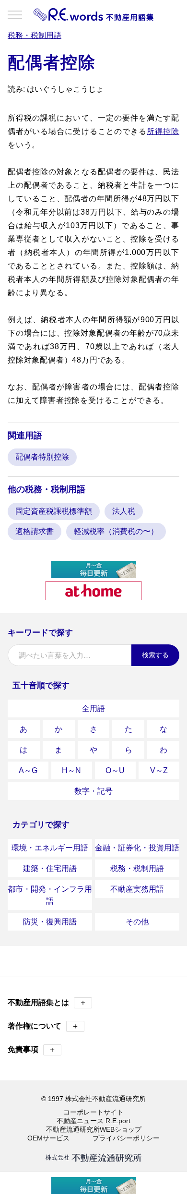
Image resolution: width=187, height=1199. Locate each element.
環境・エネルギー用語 (50, 848)
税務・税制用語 (137, 868)
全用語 (93, 708)
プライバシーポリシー (126, 1138)
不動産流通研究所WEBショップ (93, 1129)
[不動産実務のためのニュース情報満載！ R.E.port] (93, 574)
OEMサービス (48, 1138)
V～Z (159, 770)
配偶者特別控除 (42, 457)
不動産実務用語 (137, 889)
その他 (137, 922)
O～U (115, 770)
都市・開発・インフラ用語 (50, 895)
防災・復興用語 (50, 922)
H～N (71, 770)
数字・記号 (93, 791)
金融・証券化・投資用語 (137, 848)
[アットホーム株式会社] (93, 596)
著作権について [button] (43, 1026)
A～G (28, 770)
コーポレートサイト (93, 1112)
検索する (155, 655)
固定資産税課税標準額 (53, 511)
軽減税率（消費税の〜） (116, 531)
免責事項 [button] (32, 1049)
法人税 (123, 511)
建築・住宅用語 (50, 868)
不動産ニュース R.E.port (93, 1121)
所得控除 (163, 131)
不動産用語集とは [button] (47, 1002)
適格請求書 (34, 531)
